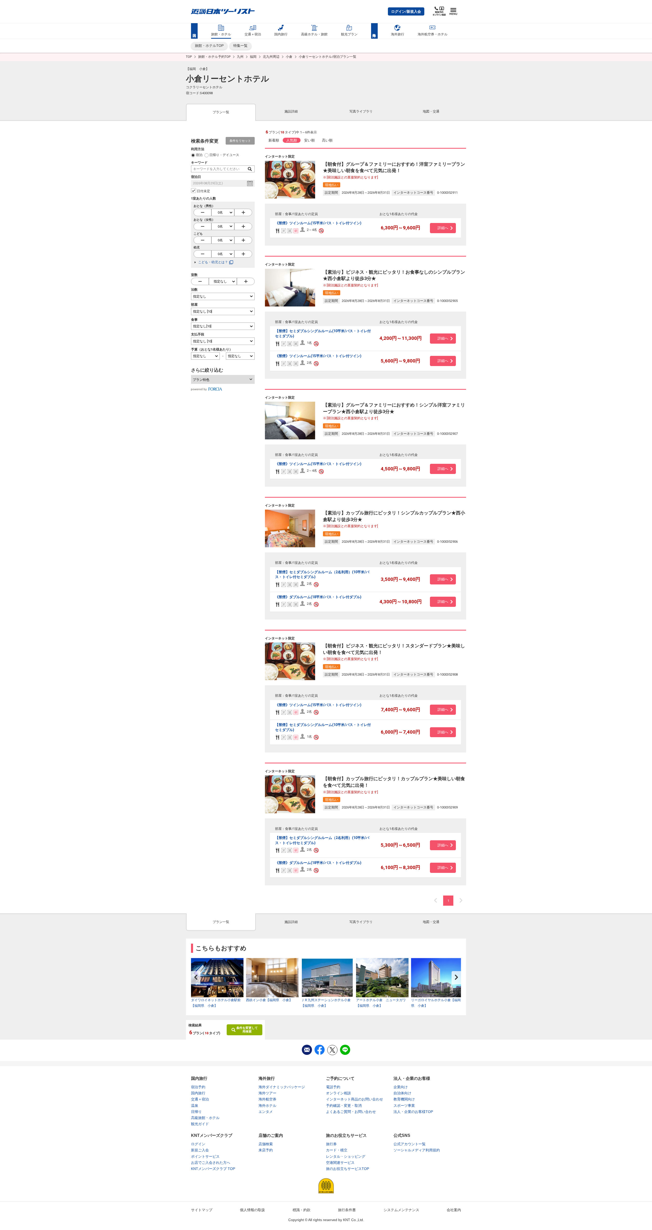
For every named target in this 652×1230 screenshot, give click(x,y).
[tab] (221, 112)
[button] (406, 11)
